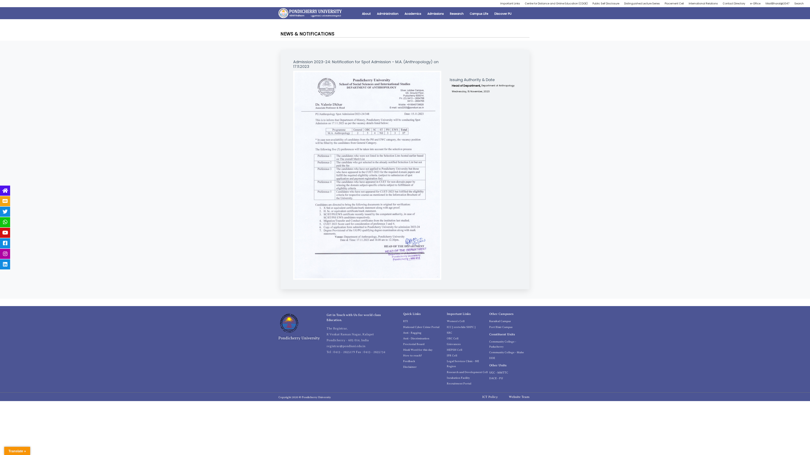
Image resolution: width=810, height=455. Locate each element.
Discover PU (503, 14)
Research (457, 14)
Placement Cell (674, 3)
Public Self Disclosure (606, 3)
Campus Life (479, 14)
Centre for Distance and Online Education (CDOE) (556, 3)
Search (799, 3)
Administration (387, 14)
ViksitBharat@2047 (777, 3)
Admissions (435, 14)
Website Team (519, 397)
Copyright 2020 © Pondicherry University (304, 397)
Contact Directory (734, 3)
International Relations (703, 3)
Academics (413, 14)
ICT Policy (490, 397)
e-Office (755, 3)
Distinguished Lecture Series (642, 3)
